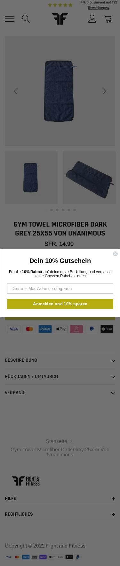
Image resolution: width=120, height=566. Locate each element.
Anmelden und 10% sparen (60, 303)
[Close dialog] (115, 254)
